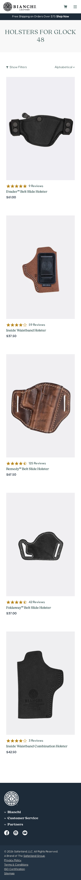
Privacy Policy (12, 860)
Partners (15, 824)
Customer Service (22, 818)
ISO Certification (14, 869)
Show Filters (18, 67)
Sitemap (9, 873)
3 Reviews (36, 740)
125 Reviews (37, 463)
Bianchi (14, 812)
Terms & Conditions (16, 864)
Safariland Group (34, 856)
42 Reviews (37, 602)
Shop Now (62, 16)
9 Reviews (36, 186)
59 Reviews (37, 324)
